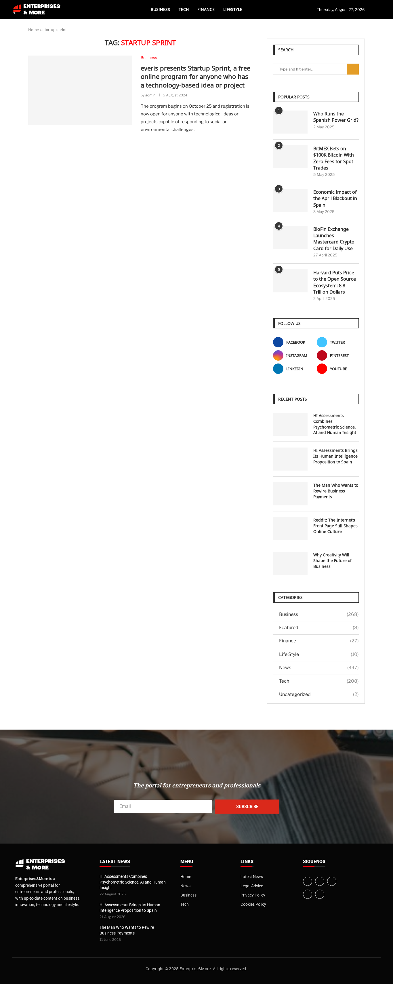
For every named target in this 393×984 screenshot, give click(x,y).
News (319, 667)
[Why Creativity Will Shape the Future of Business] (290, 563)
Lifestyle (232, 9)
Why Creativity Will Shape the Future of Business (332, 560)
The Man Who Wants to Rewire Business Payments (335, 490)
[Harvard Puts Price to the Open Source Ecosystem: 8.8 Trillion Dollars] (290, 280)
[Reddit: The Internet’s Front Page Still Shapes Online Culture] (290, 528)
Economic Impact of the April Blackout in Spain (335, 198)
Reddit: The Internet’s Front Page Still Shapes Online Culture (335, 525)
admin (150, 95)
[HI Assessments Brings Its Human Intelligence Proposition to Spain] (290, 459)
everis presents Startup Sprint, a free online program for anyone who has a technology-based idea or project (195, 76)
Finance (206, 9)
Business (160, 9)
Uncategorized (319, 694)
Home (33, 29)
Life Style (319, 654)
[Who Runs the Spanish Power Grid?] (290, 122)
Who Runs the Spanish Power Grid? (335, 117)
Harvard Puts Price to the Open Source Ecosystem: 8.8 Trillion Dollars (334, 282)
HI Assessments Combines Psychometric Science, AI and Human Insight (334, 424)
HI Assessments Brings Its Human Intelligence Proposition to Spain (335, 456)
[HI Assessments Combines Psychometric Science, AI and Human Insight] (290, 424)
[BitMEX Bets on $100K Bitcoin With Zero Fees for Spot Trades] (290, 156)
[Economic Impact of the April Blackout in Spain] (290, 200)
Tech (184, 9)
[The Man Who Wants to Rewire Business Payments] (290, 493)
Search (353, 69)
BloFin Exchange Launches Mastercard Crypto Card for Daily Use (333, 239)
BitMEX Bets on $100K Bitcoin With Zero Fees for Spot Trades (333, 158)
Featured (319, 627)
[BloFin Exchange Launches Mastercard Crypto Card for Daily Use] (290, 237)
